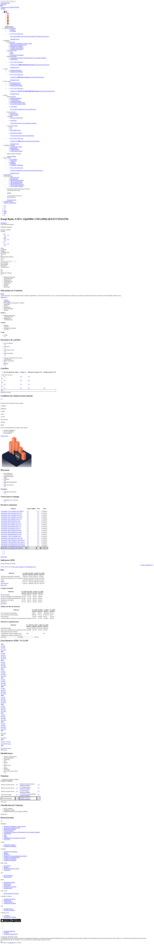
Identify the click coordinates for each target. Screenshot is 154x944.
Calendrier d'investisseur (16, 49)
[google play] (16, 921)
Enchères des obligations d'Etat (12, 857)
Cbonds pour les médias (16, 151)
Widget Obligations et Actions (11, 868)
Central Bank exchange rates (17, 102)
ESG (11, 52)
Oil (11, 127)
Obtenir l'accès (4, 436)
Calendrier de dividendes (16, 71)
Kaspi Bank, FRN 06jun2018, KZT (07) (11, 534)
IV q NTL (3, 650)
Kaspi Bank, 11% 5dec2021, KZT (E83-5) (12, 548)
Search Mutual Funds (15, 84)
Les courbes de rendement (17, 55)
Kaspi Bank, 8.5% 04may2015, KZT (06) (11, 538)
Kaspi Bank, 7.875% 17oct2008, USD (11, 536)
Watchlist (12, 29)
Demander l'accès (11, 200)
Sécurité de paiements (9, 910)
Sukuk (12, 53)
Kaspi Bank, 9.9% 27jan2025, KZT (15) (11, 513)
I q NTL (3, 646)
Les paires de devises (15, 101)
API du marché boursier (16, 182)
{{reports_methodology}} (146, 565)
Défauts (6, 853)
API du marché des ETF (16, 183)
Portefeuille (13, 31)
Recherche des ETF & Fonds (11, 893)
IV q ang (8, 743)
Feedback (6, 932)
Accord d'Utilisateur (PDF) (11, 934)
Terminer (3, 8)
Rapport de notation (25, 785)
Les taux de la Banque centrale (18, 104)
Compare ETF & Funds (16, 85)
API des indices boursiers (16, 186)
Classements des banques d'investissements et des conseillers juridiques (28, 58)
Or (11, 128)
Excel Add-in (13, 159)
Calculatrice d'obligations (16, 165)
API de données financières (17, 184)
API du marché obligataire (17, 180)
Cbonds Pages (13, 59)
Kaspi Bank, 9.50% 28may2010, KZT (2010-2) (13, 545)
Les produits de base (15, 130)
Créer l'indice (7, 885)
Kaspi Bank (7, 301)
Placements (7, 854)
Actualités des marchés (16, 146)
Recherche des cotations (16, 46)
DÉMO (9, 193)
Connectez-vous (5, 7)
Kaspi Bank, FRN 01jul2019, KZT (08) (11, 530)
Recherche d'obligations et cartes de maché (21, 43)
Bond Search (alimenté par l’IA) (18, 45)
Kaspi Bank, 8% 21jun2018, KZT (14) (11, 522)
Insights (14, 156)
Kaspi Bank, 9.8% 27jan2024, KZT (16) (11, 515)
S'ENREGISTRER (14, 7)
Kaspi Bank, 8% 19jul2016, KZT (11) (10, 528)
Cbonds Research (14, 149)
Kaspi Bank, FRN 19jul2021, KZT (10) (11, 519)
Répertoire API (14, 179)
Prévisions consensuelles (16, 117)
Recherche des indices (15, 98)
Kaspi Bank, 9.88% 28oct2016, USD (10, 521)
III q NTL (3, 657)
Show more (3, 585)
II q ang (8, 741)
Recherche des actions (15, 70)
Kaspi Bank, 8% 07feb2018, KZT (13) (11, 526)
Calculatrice (7, 915)
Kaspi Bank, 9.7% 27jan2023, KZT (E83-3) (12, 511)
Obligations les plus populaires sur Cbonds (14, 838)
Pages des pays (14, 113)
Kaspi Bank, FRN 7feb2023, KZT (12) (11, 524)
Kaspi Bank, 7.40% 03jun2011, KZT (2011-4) (13, 542)
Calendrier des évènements (17, 47)
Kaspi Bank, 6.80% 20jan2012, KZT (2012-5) (13, 540)
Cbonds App (13, 160)
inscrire (11, 942)
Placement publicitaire (9, 931)
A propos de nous (8, 201)
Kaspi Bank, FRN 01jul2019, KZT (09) (11, 532)
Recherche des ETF (15, 82)
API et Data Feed (14, 177)
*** (5, 235)
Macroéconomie (14, 115)
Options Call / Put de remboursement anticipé (15, 856)
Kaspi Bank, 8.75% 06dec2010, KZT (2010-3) (13, 544)
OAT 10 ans (7, 839)
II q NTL (3, 647)
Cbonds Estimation (8, 830)
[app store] (6, 921)
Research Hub (13, 148)
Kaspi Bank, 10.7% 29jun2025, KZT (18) (11, 517)
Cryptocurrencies (14, 99)
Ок (1, 941)
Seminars (9, 156)
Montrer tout (4, 297)
